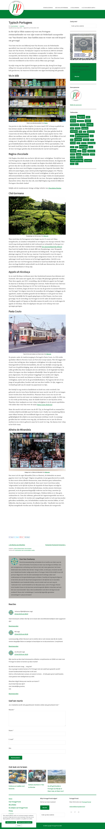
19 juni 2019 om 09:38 (21, 634)
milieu (92, 139)
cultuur (90, 124)
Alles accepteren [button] (11, 822)
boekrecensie (74, 125)
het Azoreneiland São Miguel (52, 247)
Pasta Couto (44, 405)
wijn (77, 163)
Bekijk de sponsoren (76, 105)
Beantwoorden (13, 626)
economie (78, 128)
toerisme (72, 154)
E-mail (11, 739)
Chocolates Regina (54, 188)
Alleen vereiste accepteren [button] (24, 822)
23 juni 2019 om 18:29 (21, 654)
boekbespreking (80, 121)
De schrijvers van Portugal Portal (18, 808)
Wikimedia (46, 236)
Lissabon (78, 139)
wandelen (88, 161)
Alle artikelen (12, 805)
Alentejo (73, 117)
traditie (33, 550)
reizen (73, 151)
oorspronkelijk (27, 550)
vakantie (92, 154)
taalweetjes (91, 151)
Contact (11, 814)
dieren (72, 128)
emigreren (74, 131)
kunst (91, 136)
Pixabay (46, 123)
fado (80, 131)
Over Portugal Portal (15, 802)
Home (10, 799)
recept (90, 147)
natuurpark (84, 143)
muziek (73, 143)
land (23, 550)
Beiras (73, 121)
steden (79, 151)
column (83, 125)
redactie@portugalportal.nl (77, 806)
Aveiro (87, 117)
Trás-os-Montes (85, 154)
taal (84, 151)
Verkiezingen (79, 157)
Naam (11, 730)
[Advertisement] (37, 520)
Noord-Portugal (91, 143)
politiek (72, 147)
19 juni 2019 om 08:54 (21, 614)
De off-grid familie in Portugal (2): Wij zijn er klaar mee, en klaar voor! (56, 788)
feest (84, 131)
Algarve (81, 116)
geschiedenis (82, 135)
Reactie (11, 710)
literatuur (86, 139)
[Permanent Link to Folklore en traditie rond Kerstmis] (18, 771)
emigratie (85, 128)
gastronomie (18, 550)
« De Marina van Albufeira (17, 545)
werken (72, 163)
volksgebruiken (77, 160)
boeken (87, 121)
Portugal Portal (86, 802)
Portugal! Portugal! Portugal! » (55, 545)
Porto (77, 147)
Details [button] (19, 825)
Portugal (83, 146)
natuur (78, 143)
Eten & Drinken (28, 548)
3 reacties (22, 26)
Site (10, 748)
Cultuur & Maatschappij (19, 548)
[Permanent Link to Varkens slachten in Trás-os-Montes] (37, 771)
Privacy (11, 811)
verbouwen (73, 157)
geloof (72, 136)
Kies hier (77, 76)
